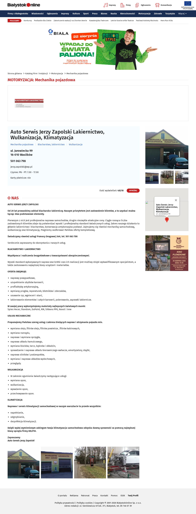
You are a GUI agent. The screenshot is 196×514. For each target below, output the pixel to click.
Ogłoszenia (146, 5)
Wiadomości (37, 13)
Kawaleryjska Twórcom (98, 20)
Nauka (114, 13)
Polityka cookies (85, 503)
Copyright (99, 503)
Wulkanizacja (76, 144)
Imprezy (112, 5)
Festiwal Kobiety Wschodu (147, 20)
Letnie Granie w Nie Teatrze (122, 20)
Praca (94, 13)
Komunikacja (166, 5)
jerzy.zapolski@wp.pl (21, 166)
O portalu (62, 495)
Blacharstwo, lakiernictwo (51, 144)
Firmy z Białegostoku (18, 13)
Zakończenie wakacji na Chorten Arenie (70, 20)
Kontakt (104, 495)
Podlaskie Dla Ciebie (42, 20)
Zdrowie (158, 13)
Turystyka (170, 13)
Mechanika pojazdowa (77, 73)
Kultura (76, 13)
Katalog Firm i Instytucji (36, 73)
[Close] (175, 200)
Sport (86, 13)
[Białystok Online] (24, 5)
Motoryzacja (144, 13)
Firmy (128, 5)
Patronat (85, 495)
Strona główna (15, 73)
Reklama (74, 495)
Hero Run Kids (167, 20)
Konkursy (28, 20)
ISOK (123, 495)
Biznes (104, 13)
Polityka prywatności (65, 503)
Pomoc (114, 495)
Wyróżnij (133, 191)
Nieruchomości (127, 13)
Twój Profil (133, 495)
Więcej (181, 13)
